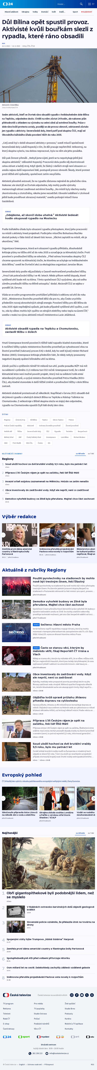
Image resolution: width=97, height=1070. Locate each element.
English (22, 1064)
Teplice (45, 420)
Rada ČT (6, 1018)
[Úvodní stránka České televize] (17, 995)
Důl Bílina (33, 420)
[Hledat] (81, 4)
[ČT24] (8, 4)
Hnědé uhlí (8, 431)
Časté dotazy (8, 1028)
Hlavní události (11, 11)
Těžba (19, 431)
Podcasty (69, 1013)
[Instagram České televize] (72, 995)
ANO (5, 443)
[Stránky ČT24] (7, 1036)
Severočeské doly (34, 431)
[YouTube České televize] (82, 995)
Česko (40, 443)
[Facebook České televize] (77, 995)
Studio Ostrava (40, 1013)
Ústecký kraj (20, 420)
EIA (49, 443)
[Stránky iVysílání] (43, 1036)
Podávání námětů (41, 1023)
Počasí (37, 1018)
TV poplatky (39, 1008)
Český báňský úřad (34, 437)
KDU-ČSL (29, 443)
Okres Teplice (58, 420)
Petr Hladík (17, 443)
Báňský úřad (8, 437)
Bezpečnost (82, 431)
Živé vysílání (70, 1003)
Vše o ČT (37, 1028)
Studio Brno (70, 1008)
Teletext (6, 1013)
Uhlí (20, 437)
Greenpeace (51, 437)
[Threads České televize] (92, 995)
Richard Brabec (79, 437)
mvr (3, 43)
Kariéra (68, 1018)
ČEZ (47, 431)
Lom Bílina (64, 437)
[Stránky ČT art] (75, 1036)
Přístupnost (49, 1064)
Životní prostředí (72, 425)
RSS (92, 1064)
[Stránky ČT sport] (24, 1036)
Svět (54, 11)
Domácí (44, 11)
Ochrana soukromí (35, 1064)
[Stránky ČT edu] (90, 1036)
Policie (71, 420)
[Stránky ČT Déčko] (60, 1036)
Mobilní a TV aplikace (74, 1023)
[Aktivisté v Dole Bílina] (48, 75)
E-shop (6, 1023)
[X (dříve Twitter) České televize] (87, 995)
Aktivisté (30, 425)
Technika (69, 431)
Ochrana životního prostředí (49, 425)
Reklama (7, 1008)
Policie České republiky (13, 425)
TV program (8, 1003)
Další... (62, 11)
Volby (35, 11)
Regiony (7, 420)
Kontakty (69, 1028)
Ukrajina (25, 11)
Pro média (38, 1003)
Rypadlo (58, 431)
